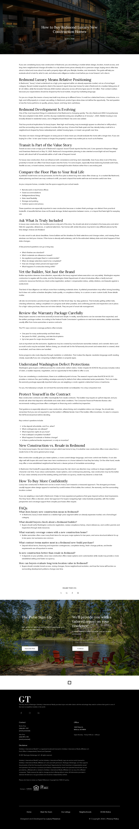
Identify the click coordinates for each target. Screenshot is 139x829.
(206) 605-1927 (24, 728)
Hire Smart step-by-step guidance (74, 301)
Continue (80, 648)
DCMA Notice (105, 812)
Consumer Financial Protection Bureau (93, 401)
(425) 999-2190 (24, 737)
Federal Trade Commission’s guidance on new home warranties (80, 319)
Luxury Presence (53, 819)
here (28, 780)
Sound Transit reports (72, 149)
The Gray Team (25, 499)
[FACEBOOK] (21, 713)
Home (29, 812)
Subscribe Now (30, 648)
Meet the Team (46, 812)
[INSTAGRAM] (30, 713)
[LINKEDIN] (38, 713)
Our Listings (65, 812)
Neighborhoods (85, 812)
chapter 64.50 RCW (90, 368)
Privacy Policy (113, 819)
